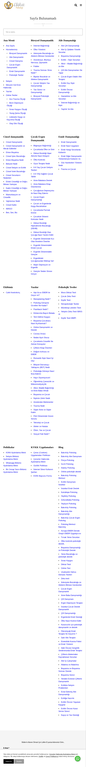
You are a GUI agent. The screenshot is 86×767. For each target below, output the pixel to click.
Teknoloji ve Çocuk (41, 423)
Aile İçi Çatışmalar (68, 661)
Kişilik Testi (66, 300)
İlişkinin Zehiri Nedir (41, 398)
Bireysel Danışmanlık (18, 53)
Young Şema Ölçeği (17, 113)
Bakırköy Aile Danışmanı (71, 456)
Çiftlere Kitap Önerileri (42, 348)
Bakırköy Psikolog (68, 453)
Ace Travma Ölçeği (17, 99)
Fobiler (36, 66)
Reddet (19, 761)
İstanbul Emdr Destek (70, 488)
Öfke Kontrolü (39, 160)
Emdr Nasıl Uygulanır (70, 146)
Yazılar (9, 91)
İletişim (9, 81)
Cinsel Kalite (11, 205)
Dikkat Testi (66, 564)
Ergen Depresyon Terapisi (72, 603)
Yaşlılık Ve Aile (67, 109)
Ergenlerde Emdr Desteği (71, 617)
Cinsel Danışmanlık (14, 142)
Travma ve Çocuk (68, 169)
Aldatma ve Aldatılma (70, 665)
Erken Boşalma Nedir (15, 160)
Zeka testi (65, 578)
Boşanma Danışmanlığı (71, 56)
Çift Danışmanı (67, 599)
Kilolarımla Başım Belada (44, 313)
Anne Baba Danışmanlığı (71, 595)
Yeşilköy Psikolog (68, 496)
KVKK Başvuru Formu (42, 476)
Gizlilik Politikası (40, 466)
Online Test (65, 568)
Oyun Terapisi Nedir (41, 164)
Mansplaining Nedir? (42, 299)
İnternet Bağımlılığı (41, 46)
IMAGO (9, 209)
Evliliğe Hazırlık (67, 698)
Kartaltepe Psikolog (69, 492)
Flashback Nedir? (40, 309)
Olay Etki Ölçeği (16, 123)
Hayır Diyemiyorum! (41, 378)
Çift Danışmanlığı (68, 613)
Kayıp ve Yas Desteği (70, 715)
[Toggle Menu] (81, 5)
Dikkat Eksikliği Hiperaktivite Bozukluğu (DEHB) (41, 226)
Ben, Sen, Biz (11, 212)
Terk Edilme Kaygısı (41, 317)
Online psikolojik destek (71, 472)
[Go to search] (76, 5)
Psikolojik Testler (16, 75)
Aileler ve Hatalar (40, 426)
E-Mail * (6, 748)
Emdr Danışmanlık (17, 71)
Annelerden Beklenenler (43, 402)
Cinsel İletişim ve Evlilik (16, 168)
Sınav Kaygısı (67, 561)
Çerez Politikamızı (52, 756)
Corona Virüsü (39, 334)
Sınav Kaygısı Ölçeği (18, 109)
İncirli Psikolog (67, 464)
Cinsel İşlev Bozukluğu (15, 156)
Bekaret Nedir (11, 164)
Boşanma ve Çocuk (41, 394)
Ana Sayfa (10, 46)
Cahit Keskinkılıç (13, 292)
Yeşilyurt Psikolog (68, 504)
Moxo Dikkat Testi (68, 292)
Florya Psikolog (67, 460)
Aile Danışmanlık (16, 57)
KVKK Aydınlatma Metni (16, 453)
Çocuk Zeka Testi (68, 296)
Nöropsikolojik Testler (70, 304)
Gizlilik (41, 756)
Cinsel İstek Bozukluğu (15, 171)
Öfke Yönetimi (39, 50)
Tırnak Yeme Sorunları (70, 537)
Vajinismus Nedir (13, 201)
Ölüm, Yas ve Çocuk (42, 430)
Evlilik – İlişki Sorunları (70, 60)
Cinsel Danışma (16, 61)
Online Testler (11, 95)
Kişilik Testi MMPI (68, 318)
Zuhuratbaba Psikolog (70, 500)
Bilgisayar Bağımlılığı (42, 146)
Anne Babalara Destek (42, 180)
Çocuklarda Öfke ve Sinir (44, 149)
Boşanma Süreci (68, 675)
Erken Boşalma (12, 152)
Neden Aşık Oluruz (41, 338)
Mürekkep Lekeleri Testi (71, 308)
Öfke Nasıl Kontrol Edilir (71, 621)
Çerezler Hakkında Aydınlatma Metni (62, 754)
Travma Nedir (39, 406)
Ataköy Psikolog (68, 468)
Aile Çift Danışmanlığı (70, 46)
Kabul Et (9, 761)
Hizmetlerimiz (11, 50)
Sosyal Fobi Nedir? (41, 434)
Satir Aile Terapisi (68, 638)
